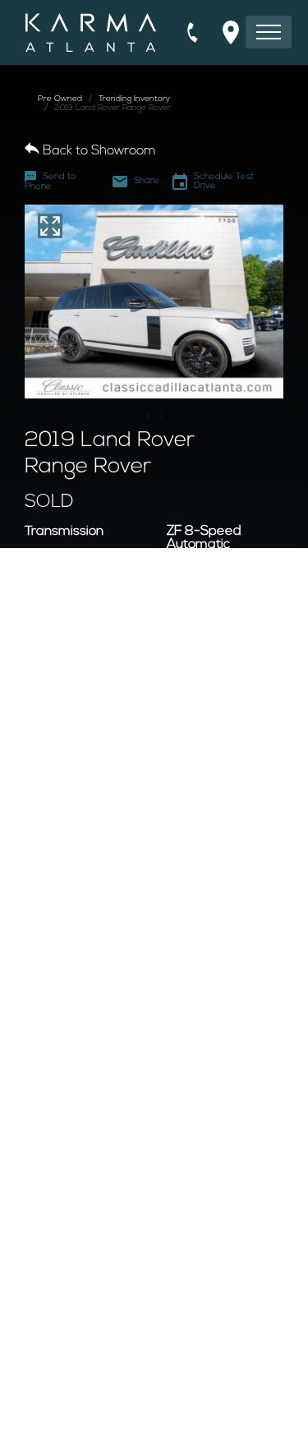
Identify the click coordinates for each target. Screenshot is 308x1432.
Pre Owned (60, 99)
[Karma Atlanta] (90, 32)
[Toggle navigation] (269, 32)
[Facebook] (144, 1409)
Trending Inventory (134, 99)
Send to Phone (50, 182)
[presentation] (148, 417)
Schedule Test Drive (224, 182)
